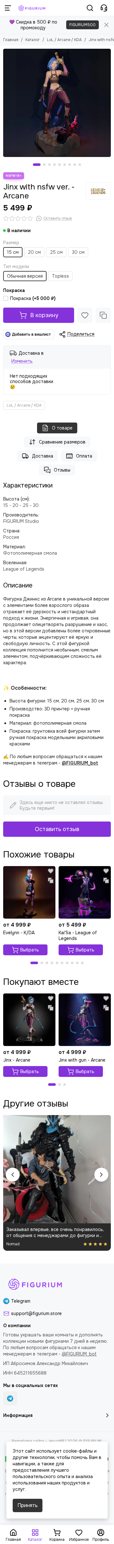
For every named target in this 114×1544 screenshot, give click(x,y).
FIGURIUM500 (82, 24)
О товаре (62, 428)
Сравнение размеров (62, 442)
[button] (37, 164)
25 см (56, 252)
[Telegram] (10, 1398)
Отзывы (62, 470)
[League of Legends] (98, 191)
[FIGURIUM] (32, 8)
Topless (60, 276)
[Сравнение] (103, 315)
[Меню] (8, 8)
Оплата (84, 456)
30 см (78, 252)
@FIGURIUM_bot (80, 763)
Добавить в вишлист (31, 334)
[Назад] (13, 1175)
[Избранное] (84, 315)
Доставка (42, 456)
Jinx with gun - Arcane (82, 1060)
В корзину (44, 315)
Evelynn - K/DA (19, 933)
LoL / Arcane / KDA (64, 39)
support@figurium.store (36, 1313)
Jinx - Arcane (16, 1060)
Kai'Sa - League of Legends (78, 935)
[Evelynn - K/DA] (29, 892)
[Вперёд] (101, 1175)
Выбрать (29, 950)
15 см (13, 252)
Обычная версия (25, 276)
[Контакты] (104, 8)
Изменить (22, 361)
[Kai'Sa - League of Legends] (85, 892)
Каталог (32, 39)
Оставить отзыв (57, 829)
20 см (34, 252)
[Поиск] (90, 8)
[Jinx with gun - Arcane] (85, 1019)
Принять (27, 1505)
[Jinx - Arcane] (29, 1019)
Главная (10, 39)
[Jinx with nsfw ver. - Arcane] (57, 103)
